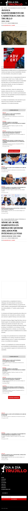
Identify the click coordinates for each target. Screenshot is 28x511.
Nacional (4, 139)
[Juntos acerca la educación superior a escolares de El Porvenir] (14, 159)
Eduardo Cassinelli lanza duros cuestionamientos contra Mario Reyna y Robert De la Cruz (13, 123)
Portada (3, 21)
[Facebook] (2, 28)
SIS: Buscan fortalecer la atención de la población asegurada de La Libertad (12, 132)
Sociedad (7, 21)
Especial (4, 112)
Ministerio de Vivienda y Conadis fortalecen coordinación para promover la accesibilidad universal (13, 141)
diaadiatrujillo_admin (9, 25)
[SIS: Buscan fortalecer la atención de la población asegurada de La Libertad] (14, 199)
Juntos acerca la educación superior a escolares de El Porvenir (11, 114)
